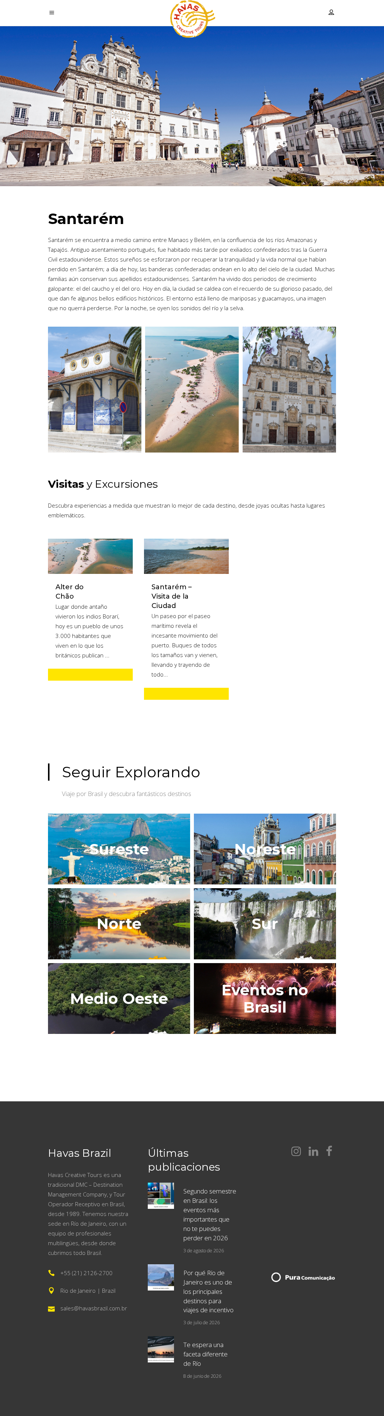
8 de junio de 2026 (202, 1376)
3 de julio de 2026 (201, 1322)
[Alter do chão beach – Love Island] (191, 390)
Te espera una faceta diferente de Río (205, 1354)
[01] (94, 390)
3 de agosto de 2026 (203, 1250)
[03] (289, 390)
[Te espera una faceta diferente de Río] (161, 1349)
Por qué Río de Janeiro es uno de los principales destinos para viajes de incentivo (208, 1291)
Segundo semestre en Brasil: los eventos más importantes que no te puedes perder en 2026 (209, 1214)
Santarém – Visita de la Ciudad (172, 596)
